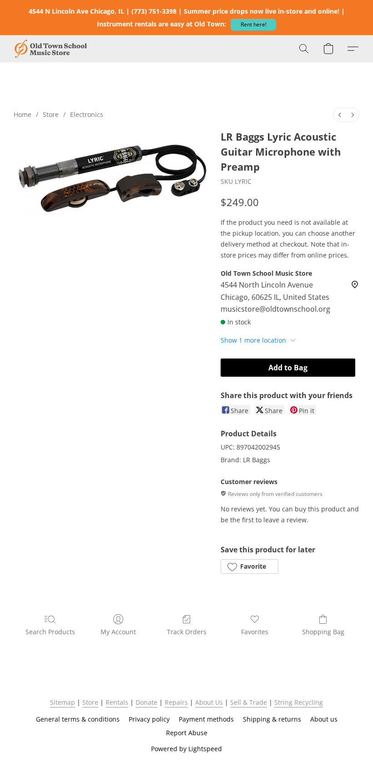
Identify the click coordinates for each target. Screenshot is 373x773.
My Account (118, 631)
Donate (146, 702)
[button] (253, 24)
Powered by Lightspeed (186, 748)
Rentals (117, 702)
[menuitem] (339, 114)
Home (22, 114)
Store (51, 114)
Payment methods (206, 719)
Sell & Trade (248, 702)
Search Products (50, 631)
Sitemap (62, 702)
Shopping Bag (323, 631)
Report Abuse (186, 732)
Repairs (176, 702)
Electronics (86, 114)
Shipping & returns (272, 719)
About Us (209, 702)
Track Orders (187, 631)
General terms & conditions (78, 719)
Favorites (254, 631)
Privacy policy (149, 719)
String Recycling (298, 702)
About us (324, 719)
